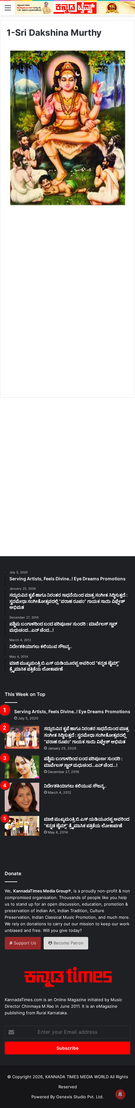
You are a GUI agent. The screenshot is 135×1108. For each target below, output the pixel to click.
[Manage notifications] (120, 1094)
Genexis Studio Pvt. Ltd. (80, 1096)
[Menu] (8, 7)
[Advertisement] (67, 308)
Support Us (24, 942)
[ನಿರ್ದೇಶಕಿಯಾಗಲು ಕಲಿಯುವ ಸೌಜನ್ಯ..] (22, 797)
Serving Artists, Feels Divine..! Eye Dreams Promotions (72, 711)
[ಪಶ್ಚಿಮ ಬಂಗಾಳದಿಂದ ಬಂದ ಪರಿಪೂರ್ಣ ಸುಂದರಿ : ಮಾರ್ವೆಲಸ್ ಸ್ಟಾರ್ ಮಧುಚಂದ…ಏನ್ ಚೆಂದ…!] (22, 766)
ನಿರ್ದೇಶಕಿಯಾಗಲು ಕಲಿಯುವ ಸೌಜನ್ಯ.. (75, 785)
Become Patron (68, 942)
